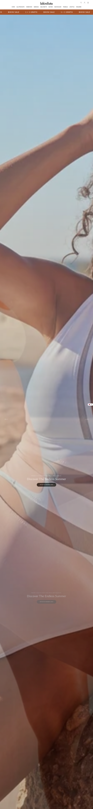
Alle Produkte (20, 6)
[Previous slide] (6, 419)
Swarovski (29, 6)
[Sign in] (84, 2)
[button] (81, 2)
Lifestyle (72, 6)
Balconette (43, 6)
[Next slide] (86, 419)
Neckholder (57, 6)
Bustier (51, 6)
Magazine (78, 6)
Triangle (65, 6)
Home (13, 6)
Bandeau (36, 6)
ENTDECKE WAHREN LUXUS (46, 664)
